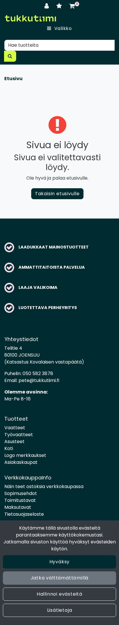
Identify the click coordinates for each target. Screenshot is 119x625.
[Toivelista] (60, 6)
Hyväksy (59, 561)
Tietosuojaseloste (24, 514)
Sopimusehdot (20, 493)
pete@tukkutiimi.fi (38, 380)
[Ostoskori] (72, 6)
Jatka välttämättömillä (60, 578)
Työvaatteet (18, 434)
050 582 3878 (38, 373)
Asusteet (14, 441)
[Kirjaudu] (47, 6)
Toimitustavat (20, 500)
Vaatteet (14, 427)
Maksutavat (17, 507)
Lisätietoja (59, 610)
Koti (8, 448)
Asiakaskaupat (21, 462)
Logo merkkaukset (25, 455)
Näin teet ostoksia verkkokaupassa (43, 486)
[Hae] (10, 56)
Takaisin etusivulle (57, 193)
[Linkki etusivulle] (30, 18)
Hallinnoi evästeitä (59, 594)
